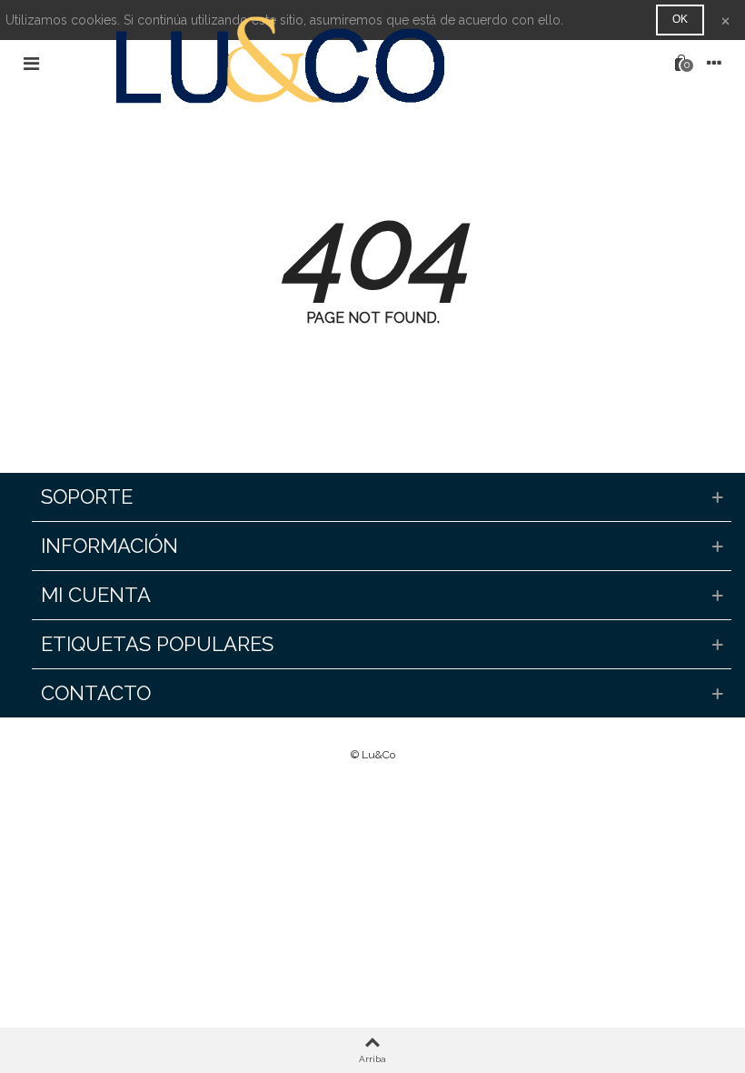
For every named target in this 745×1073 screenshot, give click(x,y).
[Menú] (31, 62)
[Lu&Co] (356, 62)
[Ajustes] (714, 62)
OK (680, 19)
